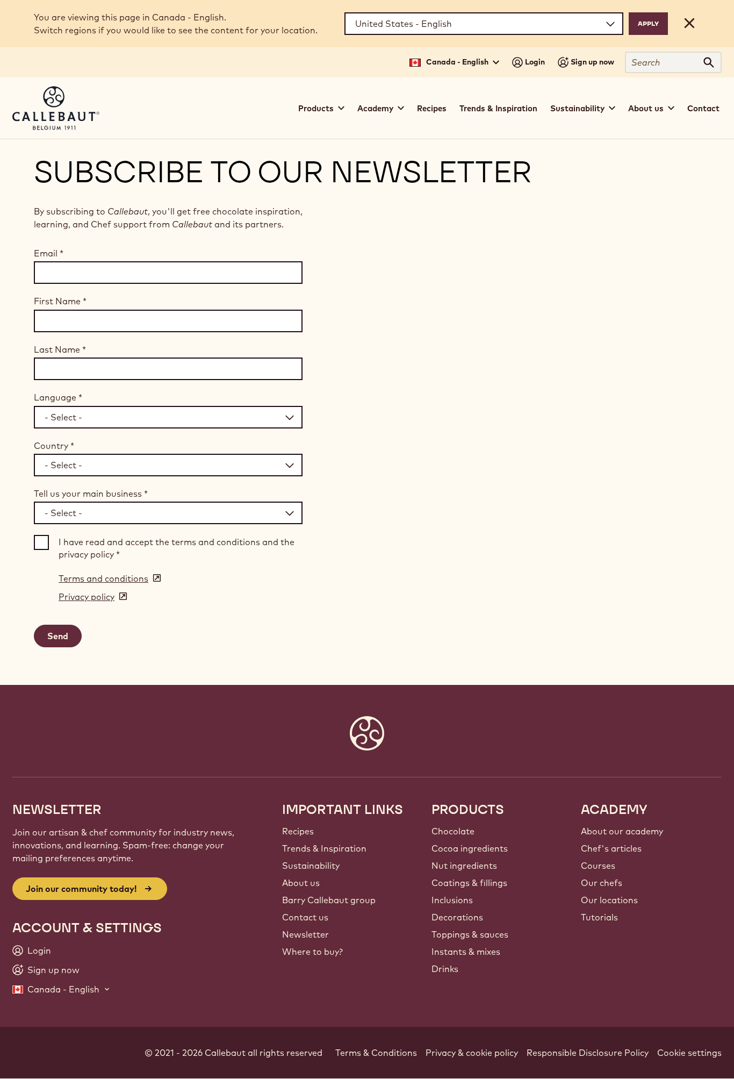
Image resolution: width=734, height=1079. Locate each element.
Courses (598, 865)
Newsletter (305, 934)
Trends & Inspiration (498, 108)
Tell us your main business (91, 493)
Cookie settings (689, 1052)
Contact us (305, 917)
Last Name (60, 349)
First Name (60, 301)
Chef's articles (611, 848)
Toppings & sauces (469, 934)
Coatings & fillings (469, 882)
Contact (703, 108)
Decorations (457, 917)
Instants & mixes (465, 951)
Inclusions (452, 900)
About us (301, 882)
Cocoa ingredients (469, 848)
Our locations (609, 900)
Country (54, 445)
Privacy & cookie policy (472, 1052)
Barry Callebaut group (329, 900)
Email (48, 253)
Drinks (444, 968)
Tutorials (599, 917)
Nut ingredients (464, 865)
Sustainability (311, 865)
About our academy (622, 831)
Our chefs (601, 882)
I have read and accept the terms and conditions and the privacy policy (176, 548)
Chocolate (452, 831)
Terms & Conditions (376, 1052)
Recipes (432, 108)
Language (58, 397)
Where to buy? (312, 951)
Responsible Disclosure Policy (588, 1052)
